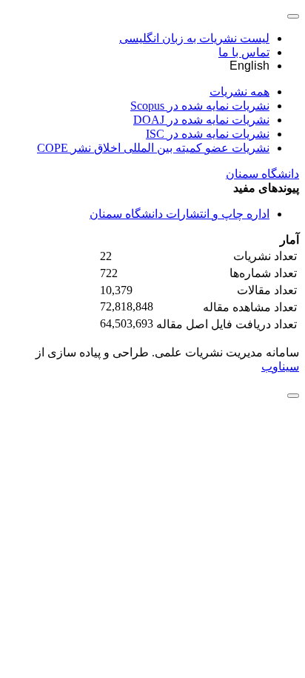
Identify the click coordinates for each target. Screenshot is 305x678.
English (249, 65)
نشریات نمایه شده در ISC (207, 133)
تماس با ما (243, 52)
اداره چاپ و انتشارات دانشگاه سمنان (179, 213)
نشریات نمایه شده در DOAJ (201, 119)
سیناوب (280, 366)
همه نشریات (239, 91)
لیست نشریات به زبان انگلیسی (194, 38)
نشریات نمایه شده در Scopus (199, 105)
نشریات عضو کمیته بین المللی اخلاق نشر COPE (153, 148)
